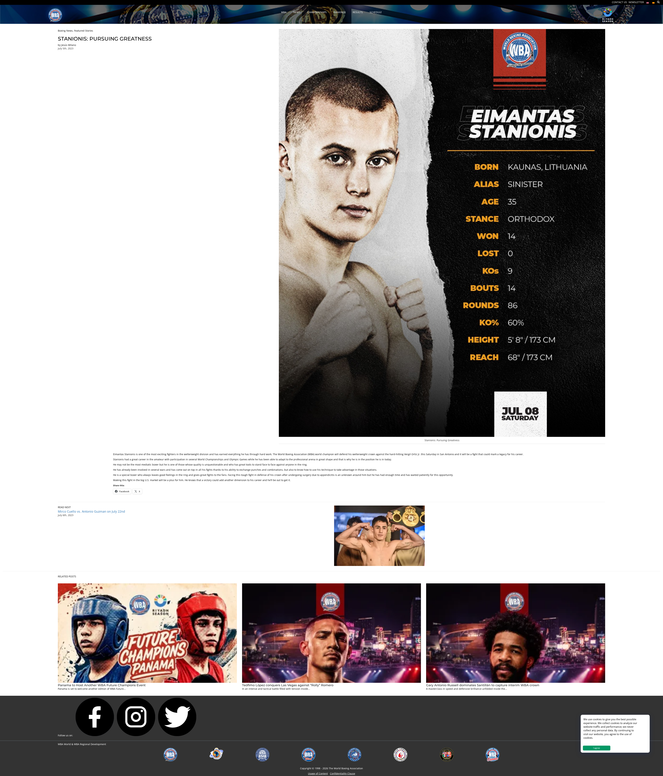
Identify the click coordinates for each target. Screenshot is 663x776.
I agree (596, 747)
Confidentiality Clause (342, 773)
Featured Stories (83, 30)
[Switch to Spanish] (653, 2)
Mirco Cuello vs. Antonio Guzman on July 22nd (92, 511)
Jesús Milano (68, 45)
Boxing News (65, 30)
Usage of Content (318, 773)
